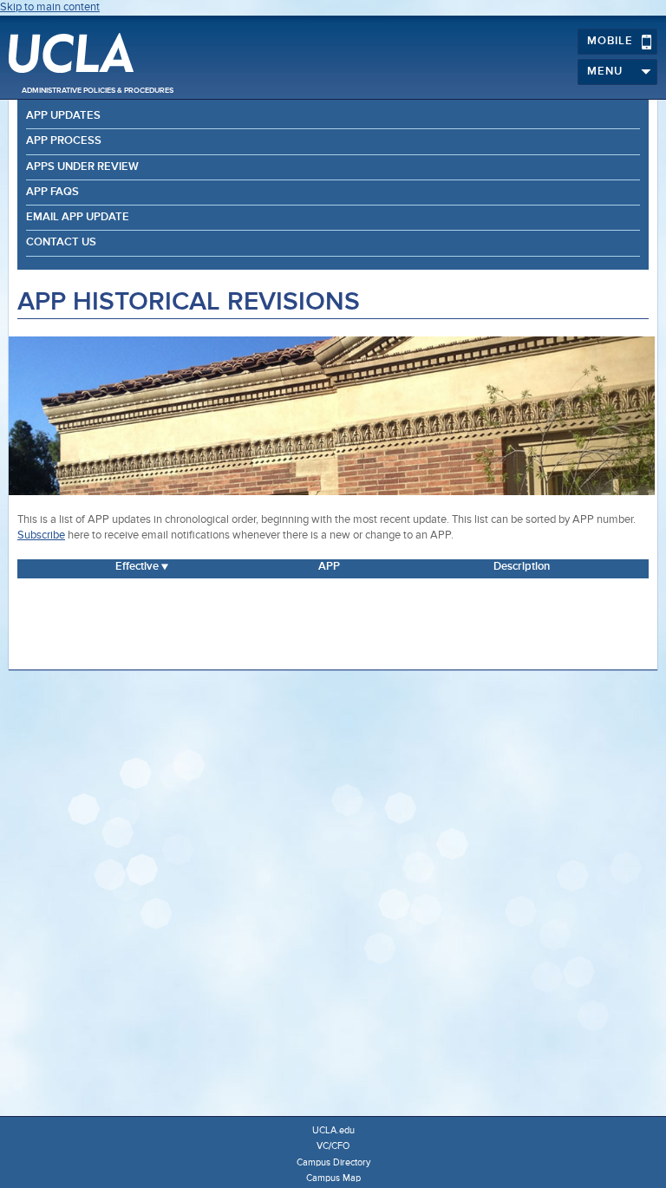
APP (329, 566)
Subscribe (41, 535)
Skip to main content (50, 7)
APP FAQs (52, 192)
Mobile (610, 41)
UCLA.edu (333, 1130)
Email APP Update (77, 217)
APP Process (63, 141)
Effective (137, 566)
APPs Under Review (82, 167)
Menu (605, 71)
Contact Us (61, 242)
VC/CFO (333, 1146)
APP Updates (63, 115)
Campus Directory (333, 1162)
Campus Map (333, 1178)
